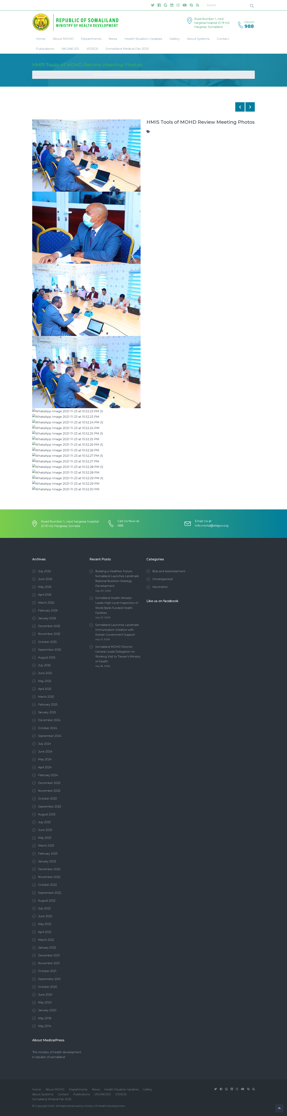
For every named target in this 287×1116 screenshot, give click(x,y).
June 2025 (45, 673)
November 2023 (49, 791)
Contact (223, 39)
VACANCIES (70, 49)
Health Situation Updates (143, 39)
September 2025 (49, 649)
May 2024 (45, 759)
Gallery (174, 39)
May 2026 (44, 587)
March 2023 (46, 845)
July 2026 (44, 571)
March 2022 (46, 940)
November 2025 (49, 634)
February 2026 (48, 610)
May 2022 (44, 924)
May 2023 (44, 838)
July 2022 (44, 908)
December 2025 (49, 626)
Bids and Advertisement (168, 571)
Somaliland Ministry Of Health (53, 75)
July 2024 (44, 743)
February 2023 (48, 853)
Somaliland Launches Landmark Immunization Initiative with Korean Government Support (117, 629)
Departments (91, 39)
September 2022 (49, 893)
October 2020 (47, 987)
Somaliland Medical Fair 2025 (127, 49)
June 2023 (45, 830)
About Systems (198, 39)
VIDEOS (92, 49)
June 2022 (45, 916)
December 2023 (49, 783)
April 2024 (45, 767)
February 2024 (48, 775)
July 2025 (44, 665)
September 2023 (49, 806)
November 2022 (49, 877)
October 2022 (47, 885)
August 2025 (46, 657)
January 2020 (47, 1010)
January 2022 (47, 947)
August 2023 (46, 814)
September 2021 (49, 979)
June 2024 (45, 751)
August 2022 (46, 900)
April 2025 (44, 689)
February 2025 (47, 704)
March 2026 (46, 602)
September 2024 (49, 736)
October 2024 (47, 728)
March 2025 (46, 696)
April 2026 (44, 594)
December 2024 (49, 720)
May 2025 (44, 681)
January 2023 (47, 861)
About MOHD (63, 39)
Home (40, 39)
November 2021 (49, 963)
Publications (45, 49)
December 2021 (49, 955)
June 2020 (45, 994)
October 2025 (47, 642)
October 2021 (47, 971)
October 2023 (47, 798)
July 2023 (44, 822)
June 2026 (45, 579)
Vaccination (160, 587)
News (113, 39)
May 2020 (45, 1002)
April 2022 (44, 932)
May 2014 (44, 1026)
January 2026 (47, 618)
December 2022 (49, 869)
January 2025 (47, 712)
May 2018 (44, 1018)
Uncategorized (162, 579)
